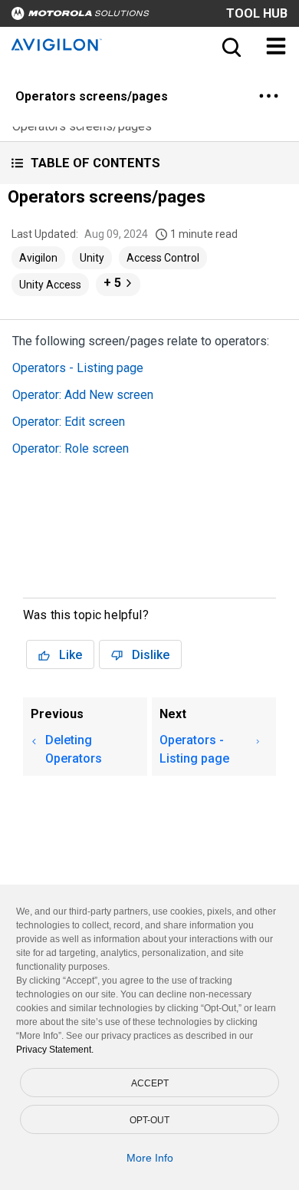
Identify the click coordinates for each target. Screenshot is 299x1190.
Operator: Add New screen (82, 394)
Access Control (163, 258)
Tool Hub (257, 13)
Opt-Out (149, 1120)
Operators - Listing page (77, 368)
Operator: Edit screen (68, 421)
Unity (92, 258)
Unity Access (50, 285)
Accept (150, 1083)
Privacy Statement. (55, 1049)
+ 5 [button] (112, 282)
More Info (150, 1158)
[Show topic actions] (268, 96)
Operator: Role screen (70, 448)
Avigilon (38, 258)
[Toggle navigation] (276, 46)
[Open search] (230, 46)
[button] (149, 163)
